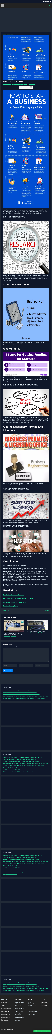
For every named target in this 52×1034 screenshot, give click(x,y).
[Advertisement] (26, 18)
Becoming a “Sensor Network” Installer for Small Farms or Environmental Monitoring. (21, 694)
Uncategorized (23, 84)
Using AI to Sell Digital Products (10, 874)
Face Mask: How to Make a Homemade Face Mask (18, 598)
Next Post (48, 610)
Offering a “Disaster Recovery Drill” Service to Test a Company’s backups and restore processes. (24, 698)
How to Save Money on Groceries (13, 595)
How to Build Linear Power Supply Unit (37, 631)
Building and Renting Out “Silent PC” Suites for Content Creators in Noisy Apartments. (21, 771)
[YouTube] (46, 1)
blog (13, 84)
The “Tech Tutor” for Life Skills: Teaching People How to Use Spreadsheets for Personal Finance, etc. (24, 871)
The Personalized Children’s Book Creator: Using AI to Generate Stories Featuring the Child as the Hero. (25, 696)
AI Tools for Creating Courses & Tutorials (12, 767)
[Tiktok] (50, 1)
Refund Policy (44, 1002)
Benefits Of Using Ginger (10, 606)
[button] (50, 6)
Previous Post (5, 610)
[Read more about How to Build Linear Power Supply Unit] (37, 624)
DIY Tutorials (17, 84)
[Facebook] (44, 1)
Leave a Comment (7, 84)
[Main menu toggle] (2, 5)
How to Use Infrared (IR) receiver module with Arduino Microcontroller (13, 633)
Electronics (42, 632)
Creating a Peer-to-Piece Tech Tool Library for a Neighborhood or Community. (19, 692)
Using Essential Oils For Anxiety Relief (14, 602)
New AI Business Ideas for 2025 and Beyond (12, 769)
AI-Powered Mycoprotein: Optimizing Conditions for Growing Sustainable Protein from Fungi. (23, 689)
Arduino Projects (7, 636)
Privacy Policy (44, 1005)
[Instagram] (48, 1)
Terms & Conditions (45, 1003)
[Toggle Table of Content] (30, 87)
